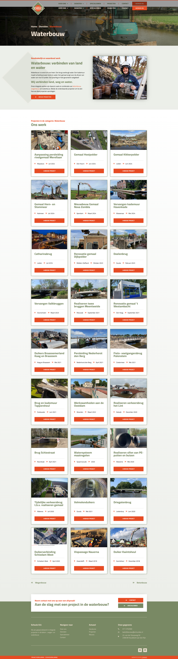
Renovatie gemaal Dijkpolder (85, 255)
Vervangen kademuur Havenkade (127, 206)
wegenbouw (35, 88)
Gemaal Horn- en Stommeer (44, 206)
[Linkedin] (145, 650)
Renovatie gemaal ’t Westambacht (126, 305)
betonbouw (77, 86)
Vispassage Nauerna (86, 551)
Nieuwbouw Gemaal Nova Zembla (86, 206)
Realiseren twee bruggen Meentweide (87, 305)
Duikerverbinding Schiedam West (45, 553)
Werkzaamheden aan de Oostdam (89, 404)
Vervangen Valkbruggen (49, 303)
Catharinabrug (43, 253)
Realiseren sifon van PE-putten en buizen (128, 454)
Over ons (62, 8)
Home (34, 26)
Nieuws (91, 634)
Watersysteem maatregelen (83, 454)
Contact (125, 8)
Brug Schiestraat (44, 452)
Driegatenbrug (122, 502)
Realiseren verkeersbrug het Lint (128, 404)
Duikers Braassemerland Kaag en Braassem (49, 355)
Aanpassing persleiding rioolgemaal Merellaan (48, 156)
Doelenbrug (121, 253)
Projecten (111, 8)
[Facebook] (140, 650)
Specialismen (95, 8)
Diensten (78, 8)
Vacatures (92, 629)
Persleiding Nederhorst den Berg (88, 355)
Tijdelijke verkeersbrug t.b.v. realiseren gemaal (48, 504)
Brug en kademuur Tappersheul (45, 404)
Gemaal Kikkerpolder (126, 154)
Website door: (139, 657)
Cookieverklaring (51, 657)
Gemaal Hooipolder (85, 154)
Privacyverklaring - (38, 657)
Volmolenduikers (84, 502)
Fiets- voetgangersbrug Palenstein (128, 355)
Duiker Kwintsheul (125, 551)
